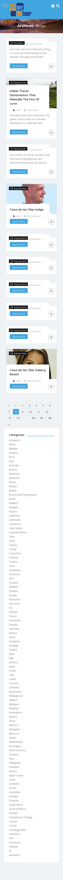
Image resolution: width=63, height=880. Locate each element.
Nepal (12, 737)
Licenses (14, 683)
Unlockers (14, 834)
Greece (13, 633)
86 (50, 418)
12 (46, 411)
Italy (11, 658)
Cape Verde (15, 528)
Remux (13, 771)
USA (11, 838)
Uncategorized (17, 829)
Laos (12, 674)
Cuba (12, 566)
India (11, 654)
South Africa (16, 804)
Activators (14, 440)
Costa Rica (15, 553)
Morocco (14, 733)
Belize (12, 482)
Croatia (13, 561)
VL (10, 850)
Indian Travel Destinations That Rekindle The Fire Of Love (24, 97)
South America (17, 809)
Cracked (13, 557)
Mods (12, 721)
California (14, 515)
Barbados (14, 478)
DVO (11, 578)
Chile (11, 536)
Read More (18, 66)
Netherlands (16, 741)
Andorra (13, 452)
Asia (11, 461)
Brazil (12, 498)
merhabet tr (15, 712)
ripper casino (16, 775)
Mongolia (14, 729)
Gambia (13, 624)
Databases (15, 570)
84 (33, 418)
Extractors (14, 599)
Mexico (13, 716)
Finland (13, 612)
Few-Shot (14, 603)
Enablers (14, 586)
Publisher (14, 767)
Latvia (12, 679)
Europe (13, 595)
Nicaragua (14, 746)
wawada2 (14, 855)
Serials (12, 788)
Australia (14, 465)
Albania (13, 448)
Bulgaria (13, 507)
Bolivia (12, 490)
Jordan (12, 670)
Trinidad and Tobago (21, 817)
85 (41, 418)
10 (30, 411)
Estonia (13, 591)
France (13, 616)
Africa (12, 444)
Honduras (14, 641)
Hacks (12, 637)
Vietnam (13, 846)
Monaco (13, 725)
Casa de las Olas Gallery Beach (28, 372)
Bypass (13, 511)
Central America (18, 532)
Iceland (13, 649)
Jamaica (13, 662)
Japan (12, 666)
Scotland (14, 783)
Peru (11, 758)
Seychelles (15, 792)
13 (9, 418)
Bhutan (13, 486)
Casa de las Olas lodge (27, 209)
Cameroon (15, 524)
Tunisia (13, 821)
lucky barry (15, 691)
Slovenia (13, 800)
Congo (12, 549)
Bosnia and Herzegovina (23, 494)
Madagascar (16, 695)
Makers (13, 700)
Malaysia (14, 704)
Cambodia (14, 519)
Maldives (14, 708)
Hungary (13, 645)
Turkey (13, 825)
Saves (12, 779)
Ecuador (13, 582)
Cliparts (13, 545)
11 (38, 411)
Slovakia (13, 796)
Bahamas (14, 473)
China (12, 540)
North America (17, 750)
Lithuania (14, 687)
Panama (13, 754)
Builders (13, 503)
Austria (13, 469)
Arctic (12, 457)
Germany (14, 628)
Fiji (10, 607)
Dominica (14, 574)
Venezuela (14, 842)
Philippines (15, 762)
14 (18, 418)
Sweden (13, 813)
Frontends (14, 620)
